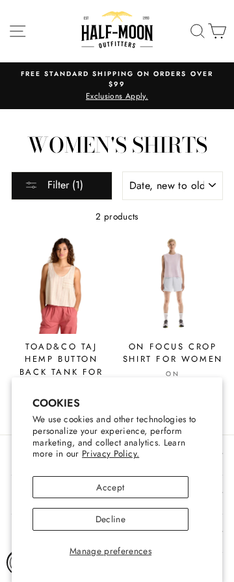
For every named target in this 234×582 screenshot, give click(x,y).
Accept (110, 487)
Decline (110, 518)
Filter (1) (63, 184)
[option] (117, 86)
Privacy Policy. (110, 453)
